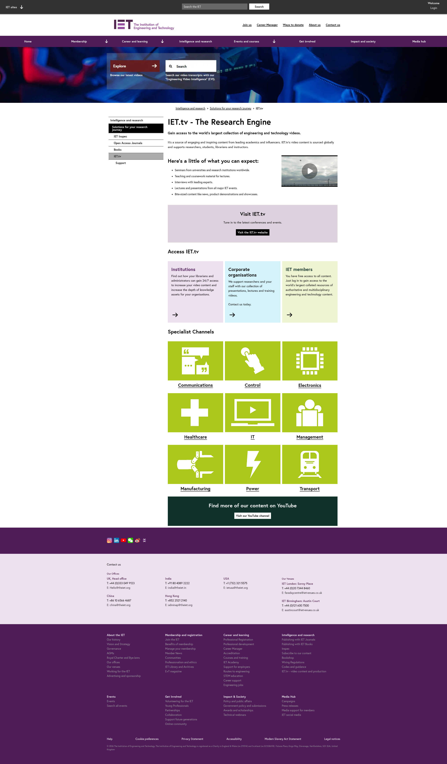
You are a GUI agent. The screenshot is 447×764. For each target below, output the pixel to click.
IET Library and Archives (179, 666)
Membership (79, 41)
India (168, 578)
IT (253, 437)
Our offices (113, 662)
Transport (310, 488)
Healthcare (195, 437)
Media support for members (298, 710)
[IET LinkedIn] (116, 540)
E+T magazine (173, 671)
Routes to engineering (237, 671)
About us (315, 25)
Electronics (309, 385)
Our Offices (113, 573)
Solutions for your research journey (136, 128)
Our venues (113, 666)
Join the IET (172, 639)
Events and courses (246, 41)
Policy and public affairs (238, 701)
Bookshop (288, 657)
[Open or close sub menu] (106, 41)
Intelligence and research (195, 41)
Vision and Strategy (118, 644)
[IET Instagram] (109, 540)
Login (433, 8)
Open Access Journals (137, 143)
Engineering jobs (233, 685)
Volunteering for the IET (179, 701)
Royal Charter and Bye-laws (123, 657)
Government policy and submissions (245, 705)
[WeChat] (130, 540)
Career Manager (267, 25)
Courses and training (236, 657)
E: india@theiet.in (175, 587)
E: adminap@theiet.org (178, 605)
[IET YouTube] (123, 541)
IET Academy (231, 662)
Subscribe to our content (296, 653)
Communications (195, 385)
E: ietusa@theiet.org (236, 587)
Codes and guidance (294, 666)
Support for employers (237, 666)
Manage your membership (180, 648)
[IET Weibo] (137, 540)
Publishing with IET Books (297, 644)
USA (226, 578)
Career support (232, 680)
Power (252, 488)
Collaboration (173, 715)
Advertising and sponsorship (124, 676)
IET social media (291, 715)
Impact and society (363, 41)
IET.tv (117, 156)
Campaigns (288, 701)
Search (259, 6)
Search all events (117, 705)
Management (309, 437)
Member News (173, 653)
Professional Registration (238, 639)
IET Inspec (137, 136)
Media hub (419, 41)
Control (253, 385)
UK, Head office (117, 578)
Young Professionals (177, 705)
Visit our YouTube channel (252, 515)
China (110, 596)
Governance (114, 648)
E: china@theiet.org (118, 605)
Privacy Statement (192, 739)
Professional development (239, 644)
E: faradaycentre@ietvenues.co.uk (302, 592)
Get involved (307, 41)
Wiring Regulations (293, 662)
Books (137, 149)
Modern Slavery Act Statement (283, 739)
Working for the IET (118, 671)
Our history (113, 639)
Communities (173, 657)
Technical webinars (235, 715)
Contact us (333, 25)
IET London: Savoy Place (297, 583)
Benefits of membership (179, 644)
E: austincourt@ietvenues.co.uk (300, 610)
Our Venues (288, 578)
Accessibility (234, 739)
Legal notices (332, 739)
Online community (176, 724)
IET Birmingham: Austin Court (301, 601)
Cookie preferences (147, 739)
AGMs (110, 653)
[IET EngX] (144, 540)
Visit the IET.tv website (253, 232)
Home (28, 41)
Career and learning (135, 41)
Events (111, 701)
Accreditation (232, 653)
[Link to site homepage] (143, 24)
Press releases (290, 705)
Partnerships (172, 710)
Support (138, 163)
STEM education (233, 676)
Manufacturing (195, 488)
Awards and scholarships (238, 710)
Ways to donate (293, 25)
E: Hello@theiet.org (118, 587)
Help (109, 739)
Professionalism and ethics (181, 662)
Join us (247, 25)
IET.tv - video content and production (304, 671)
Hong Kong (172, 596)
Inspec (286, 648)
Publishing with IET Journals (298, 639)
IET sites (11, 7)
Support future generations (181, 719)
